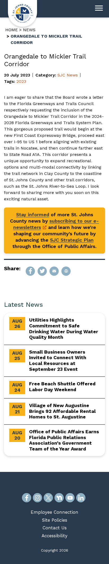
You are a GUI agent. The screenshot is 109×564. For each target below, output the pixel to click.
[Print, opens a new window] (66, 271)
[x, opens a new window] (48, 497)
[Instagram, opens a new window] (37, 497)
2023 (21, 81)
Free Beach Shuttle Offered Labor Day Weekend (62, 386)
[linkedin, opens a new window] (80, 497)
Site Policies (54, 520)
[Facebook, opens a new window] (26, 497)
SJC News (67, 75)
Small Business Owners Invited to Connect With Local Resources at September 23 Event (57, 360)
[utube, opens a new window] (70, 497)
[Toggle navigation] (99, 8)
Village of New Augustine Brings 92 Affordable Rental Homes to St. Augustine (62, 411)
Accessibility (54, 535)
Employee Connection (54, 512)
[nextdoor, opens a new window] (59, 497)
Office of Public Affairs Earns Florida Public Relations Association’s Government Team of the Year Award (64, 440)
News (29, 29)
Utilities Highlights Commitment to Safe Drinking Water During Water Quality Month (63, 328)
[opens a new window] (30, 271)
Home (11, 29)
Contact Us (55, 527)
